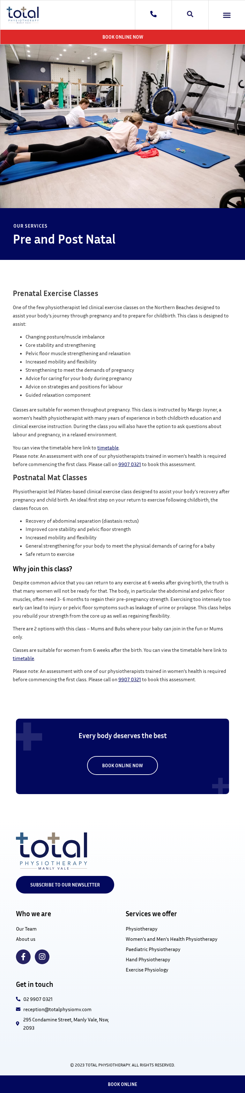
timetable (108, 447)
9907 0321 (129, 464)
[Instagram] (42, 956)
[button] (226, 15)
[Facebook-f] (23, 956)
